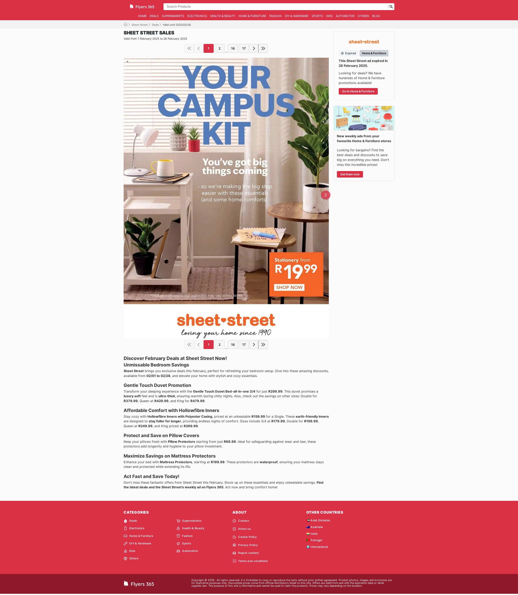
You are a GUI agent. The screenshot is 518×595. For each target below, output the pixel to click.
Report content (248, 553)
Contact (243, 520)
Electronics (197, 16)
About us (244, 528)
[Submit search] (391, 6)
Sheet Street (140, 24)
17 (244, 48)
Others (363, 16)
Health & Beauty (222, 16)
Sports (317, 16)
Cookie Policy (247, 537)
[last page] (263, 48)
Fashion (275, 16)
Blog (376, 16)
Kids (329, 16)
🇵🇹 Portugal (314, 540)
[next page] (254, 48)
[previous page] (198, 48)
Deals (154, 16)
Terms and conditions (253, 561)
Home (142, 16)
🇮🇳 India (311, 533)
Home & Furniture (252, 16)
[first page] (189, 48)
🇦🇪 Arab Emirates (318, 520)
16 (233, 48)
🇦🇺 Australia (314, 527)
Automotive (345, 16)
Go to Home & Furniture (358, 91)
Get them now (350, 174)
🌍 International (317, 546)
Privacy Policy (248, 545)
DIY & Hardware (296, 16)
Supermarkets (173, 16)
